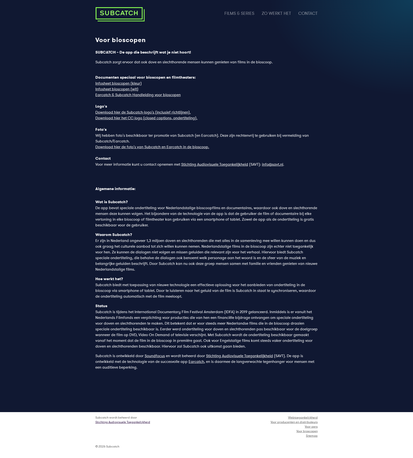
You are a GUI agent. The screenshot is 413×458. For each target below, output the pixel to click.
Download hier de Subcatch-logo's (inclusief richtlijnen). (143, 112)
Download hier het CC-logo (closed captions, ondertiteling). (146, 117)
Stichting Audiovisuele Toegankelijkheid (214, 164)
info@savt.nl (272, 164)
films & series (239, 13)
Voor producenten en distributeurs (294, 422)
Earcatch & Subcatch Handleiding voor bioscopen (138, 94)
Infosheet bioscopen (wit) (116, 89)
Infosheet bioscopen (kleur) (118, 83)
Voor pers (311, 427)
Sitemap (312, 436)
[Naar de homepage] (120, 14)
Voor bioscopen (307, 431)
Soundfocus (155, 355)
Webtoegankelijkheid (303, 417)
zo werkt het (276, 13)
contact (308, 13)
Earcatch (196, 361)
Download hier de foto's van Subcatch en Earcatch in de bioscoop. (152, 146)
